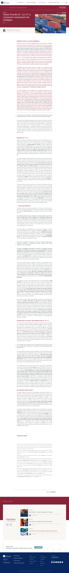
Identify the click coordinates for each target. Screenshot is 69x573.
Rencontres (31, 559)
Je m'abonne (39, 547)
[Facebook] (62, 12)
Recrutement (42, 563)
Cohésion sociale (17, 555)
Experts (41, 561)
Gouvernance (42, 559)
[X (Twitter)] (60, 562)
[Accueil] (5, 2)
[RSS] (56, 562)
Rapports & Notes (32, 557)
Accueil (4, 7)
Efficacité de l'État (17, 560)
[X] (64, 12)
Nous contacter (6, 562)
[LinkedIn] (65, 12)
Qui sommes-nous (43, 557)
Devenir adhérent (55, 557)
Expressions (7, 7)
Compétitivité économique (18, 558)
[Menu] (66, 2)
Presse (41, 565)
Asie (4, 22)
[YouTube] (52, 562)
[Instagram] (54, 562)
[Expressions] (62, 7)
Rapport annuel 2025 (33, 561)
